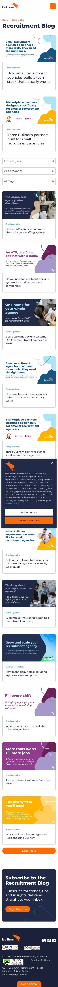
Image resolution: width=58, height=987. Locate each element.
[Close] (52, 462)
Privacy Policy (21, 971)
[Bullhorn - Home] (11, 938)
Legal (40, 968)
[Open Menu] (53, 6)
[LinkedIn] (54, 940)
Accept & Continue (29, 520)
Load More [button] (29, 850)
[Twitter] (44, 940)
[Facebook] (49, 940)
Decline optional (28, 512)
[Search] (53, 161)
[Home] (10, 7)
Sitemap (6, 971)
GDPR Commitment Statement (18, 968)
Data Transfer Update (41, 960)
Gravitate (22, 974)
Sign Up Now (18, 909)
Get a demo (29, 983)
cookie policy (12, 503)
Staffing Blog (18, 20)
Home (5, 20)
